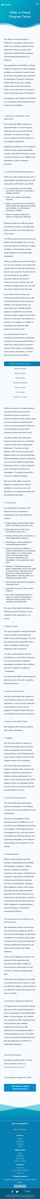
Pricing (20, 1147)
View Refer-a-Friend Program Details (20, 1087)
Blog (20, 1153)
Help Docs (20, 1156)
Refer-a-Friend (20, 1161)
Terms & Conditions (12, 1196)
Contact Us (20, 1168)
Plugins (20, 1139)
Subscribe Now (20, 1186)
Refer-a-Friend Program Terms (25, 1196)
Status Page (20, 1158)
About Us (20, 1173)
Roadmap (20, 1144)
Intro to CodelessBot (20, 1127)
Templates (20, 1141)
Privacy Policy (30, 1195)
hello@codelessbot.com (15, 1067)
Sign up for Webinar (20, 1129)
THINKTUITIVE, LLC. (20, 1195)
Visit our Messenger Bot (20, 1170)
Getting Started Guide (20, 1132)
